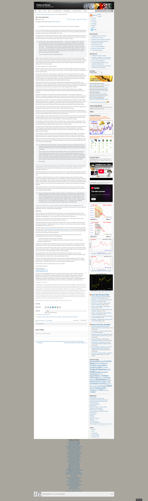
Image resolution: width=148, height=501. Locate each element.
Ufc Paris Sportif (74, 476)
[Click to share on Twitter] (50, 307)
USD (101, 390)
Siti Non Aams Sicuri (74, 482)
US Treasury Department (95, 422)
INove (58, 494)
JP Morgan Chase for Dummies (99, 35)
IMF (101, 376)
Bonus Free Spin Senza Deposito (74, 481)
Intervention (94, 378)
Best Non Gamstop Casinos (74, 447)
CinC (106, 363)
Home (36, 11)
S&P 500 (96, 386)
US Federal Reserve (94, 421)
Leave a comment (83, 19)
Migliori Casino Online (74, 445)
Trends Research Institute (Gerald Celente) (99, 399)
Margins (109, 380)
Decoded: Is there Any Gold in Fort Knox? (101, 39)
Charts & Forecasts (77, 10)
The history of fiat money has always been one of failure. (57, 229)
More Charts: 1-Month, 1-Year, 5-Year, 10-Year (101, 253)
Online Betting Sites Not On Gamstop (74, 470)
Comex (93, 365)
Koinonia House (93, 397)
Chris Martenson (93, 412)
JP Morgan (107, 378)
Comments (95, 435)
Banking (39, 316)
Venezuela (105, 390)
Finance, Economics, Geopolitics (100, 324)
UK (98, 390)
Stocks (92, 388)
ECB (106, 367)
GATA (108, 370)
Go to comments (72, 19)
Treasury (93, 390)
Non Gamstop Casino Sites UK (74, 452)
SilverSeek (92, 415)
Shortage (102, 386)
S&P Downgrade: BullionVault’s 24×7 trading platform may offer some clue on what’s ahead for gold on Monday (60, 341)
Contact (85, 10)
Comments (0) (83, 320)
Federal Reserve (52, 316)
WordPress (38, 494)
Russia (92, 386)
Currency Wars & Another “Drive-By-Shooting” (74, 342)
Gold (45, 10)
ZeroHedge (92, 416)
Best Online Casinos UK (74, 465)
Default (103, 367)
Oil (107, 382)
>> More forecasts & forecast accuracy (98, 102)
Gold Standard (59, 316)
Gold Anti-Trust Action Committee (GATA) (98, 407)
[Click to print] (46, 307)
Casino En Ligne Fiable (74, 483)
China (102, 363)
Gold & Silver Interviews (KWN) (100, 295)
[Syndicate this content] (90, 295)
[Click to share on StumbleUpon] (55, 307)
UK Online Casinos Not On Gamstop (74, 446)
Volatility (93, 392)
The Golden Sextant (94, 402)
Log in (93, 431)
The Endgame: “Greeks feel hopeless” (100, 331)
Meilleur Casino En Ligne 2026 (74, 484)
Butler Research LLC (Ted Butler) (97, 409)
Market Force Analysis (94, 418)
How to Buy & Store (57, 10)
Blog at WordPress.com (48, 494)
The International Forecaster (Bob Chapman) (99, 411)
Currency (44, 316)
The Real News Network (95, 404)
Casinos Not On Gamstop (74, 441)
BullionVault (100, 361)
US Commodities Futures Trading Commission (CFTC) (101, 423)
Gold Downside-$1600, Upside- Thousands (99, 87)
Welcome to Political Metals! (98, 48)
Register (93, 429)
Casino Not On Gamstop (74, 464)
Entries (94, 433)
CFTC (97, 363)
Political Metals (43, 5)
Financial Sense (93, 414)
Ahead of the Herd (56, 21)
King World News (93, 405)
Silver (49, 10)
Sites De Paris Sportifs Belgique (74, 472)
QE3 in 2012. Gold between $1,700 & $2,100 (99, 99)
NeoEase (63, 494)
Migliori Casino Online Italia (74, 469)
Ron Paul (108, 383)
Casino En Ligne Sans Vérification (74, 491)
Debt (47, 316)
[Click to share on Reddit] (60, 307)
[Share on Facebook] (53, 307)
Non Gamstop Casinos (74, 451)
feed (95, 15)
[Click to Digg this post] (58, 307)
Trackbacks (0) (76, 320)
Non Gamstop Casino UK (74, 450)
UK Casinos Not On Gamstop (74, 448)
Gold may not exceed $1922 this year (97, 96)
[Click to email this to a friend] (48, 307)
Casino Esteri (74, 475)
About (40, 10)
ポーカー (74, 489)
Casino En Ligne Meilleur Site (74, 460)
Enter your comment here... (43, 333)
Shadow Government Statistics (96, 408)
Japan (101, 378)
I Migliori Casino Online (74, 471)
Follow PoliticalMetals (96, 106)
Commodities (101, 365)
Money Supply (72, 316)
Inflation (64, 316)
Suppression (100, 388)
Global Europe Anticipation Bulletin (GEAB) (98, 401)
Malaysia (92, 380)
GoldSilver (92, 419)
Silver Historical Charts (97, 44)
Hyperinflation (95, 376)
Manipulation (101, 379)
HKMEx (101, 374)
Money (67, 316)
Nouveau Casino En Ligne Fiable (74, 477)
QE (109, 382)
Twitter (95, 29)
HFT (98, 374)
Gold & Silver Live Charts (97, 37)
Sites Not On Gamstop (74, 458)
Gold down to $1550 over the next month (98, 93)
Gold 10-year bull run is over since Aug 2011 (99, 90)
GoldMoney (99, 372)
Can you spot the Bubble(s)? (98, 46)
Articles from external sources (48, 14)
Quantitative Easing (98, 384)
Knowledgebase (67, 10)
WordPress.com (95, 437)
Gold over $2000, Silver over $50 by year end (99, 85)
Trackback (50, 320)
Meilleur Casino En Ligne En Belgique (74, 474)
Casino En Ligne (74, 487)
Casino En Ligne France (74, 466)
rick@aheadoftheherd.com (42, 270)
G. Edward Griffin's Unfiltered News (97, 398)
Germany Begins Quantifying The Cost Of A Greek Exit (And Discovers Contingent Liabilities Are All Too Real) (101, 348)
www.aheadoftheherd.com (42, 271)
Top (112, 494)
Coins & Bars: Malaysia (97, 50)
